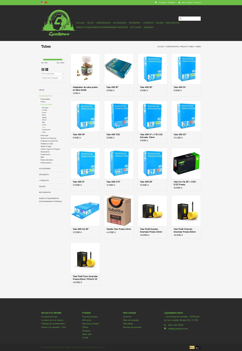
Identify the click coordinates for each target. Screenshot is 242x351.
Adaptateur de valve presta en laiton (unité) (85, 88)
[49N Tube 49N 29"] (152, 163)
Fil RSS (85, 338)
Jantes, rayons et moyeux (50, 149)
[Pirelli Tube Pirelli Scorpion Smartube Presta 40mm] (152, 210)
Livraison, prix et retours (52, 320)
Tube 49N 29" (146, 182)
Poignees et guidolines (49, 141)
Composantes (103, 23)
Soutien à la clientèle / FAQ (53, 327)
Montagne (45, 108)
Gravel (44, 112)
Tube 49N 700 (113, 134)
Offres (85, 327)
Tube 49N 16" (112, 87)
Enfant (44, 120)
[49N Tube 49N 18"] (85, 116)
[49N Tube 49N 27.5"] (119, 163)
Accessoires (119, 23)
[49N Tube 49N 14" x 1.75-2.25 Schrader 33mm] (152, 116)
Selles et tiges (46, 146)
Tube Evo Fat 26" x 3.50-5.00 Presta (185, 183)
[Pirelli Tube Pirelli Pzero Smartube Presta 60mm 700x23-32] (85, 258)
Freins (43, 102)
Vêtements (134, 23)
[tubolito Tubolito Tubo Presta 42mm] (119, 210)
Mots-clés (87, 334)
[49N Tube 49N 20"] (186, 116)
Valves (44, 125)
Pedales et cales (47, 144)
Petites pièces (46, 163)
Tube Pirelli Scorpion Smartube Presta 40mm (151, 230)
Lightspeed (100, 347)
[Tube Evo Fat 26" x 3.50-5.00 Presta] (186, 163)
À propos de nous (49, 316)
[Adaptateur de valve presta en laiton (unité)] (85, 68)
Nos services (173, 23)
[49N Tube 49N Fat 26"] (85, 210)
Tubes (198, 47)
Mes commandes (131, 320)
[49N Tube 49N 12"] (85, 163)
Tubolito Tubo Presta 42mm (118, 229)
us (42, 2)
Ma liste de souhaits (132, 327)
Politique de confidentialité (53, 323)
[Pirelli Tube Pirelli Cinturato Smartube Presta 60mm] (186, 210)
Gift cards (135, 27)
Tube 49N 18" (79, 134)
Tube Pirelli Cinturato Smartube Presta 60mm (185, 230)
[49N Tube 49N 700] (119, 116)
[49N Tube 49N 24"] (186, 68)
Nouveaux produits (90, 323)
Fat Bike (44, 110)
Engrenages (45, 99)
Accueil (80, 23)
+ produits (147, 23)
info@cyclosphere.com (178, 328)
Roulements (45, 152)
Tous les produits (90, 316)
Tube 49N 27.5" (113, 182)
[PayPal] (192, 347)
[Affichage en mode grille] (43, 69)
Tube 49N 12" (79, 182)
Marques (148, 27)
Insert (44, 132)
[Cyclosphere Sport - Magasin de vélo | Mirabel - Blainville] (58, 23)
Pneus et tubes (187, 47)
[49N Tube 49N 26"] (152, 68)
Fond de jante (46, 130)
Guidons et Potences (48, 138)
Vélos (90, 23)
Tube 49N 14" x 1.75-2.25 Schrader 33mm (151, 135)
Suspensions (45, 154)
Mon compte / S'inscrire (191, 2)
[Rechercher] (180, 18)
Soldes (159, 23)
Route (44, 115)
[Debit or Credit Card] (198, 347)
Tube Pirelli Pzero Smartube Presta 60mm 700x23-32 (85, 277)
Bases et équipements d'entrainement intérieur (102, 27)
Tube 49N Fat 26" (81, 229)
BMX (43, 122)
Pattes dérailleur (47, 160)
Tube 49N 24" (180, 87)
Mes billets (128, 323)
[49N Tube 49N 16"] (119, 68)
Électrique (44, 135)
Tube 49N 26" (146, 87)
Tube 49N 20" (180, 134)
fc (46, 2)
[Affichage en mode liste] (46, 69)
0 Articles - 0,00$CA (167, 2)
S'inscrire (127, 316)
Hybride (44, 117)
